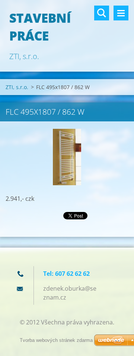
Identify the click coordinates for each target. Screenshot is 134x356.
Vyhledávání (101, 13)
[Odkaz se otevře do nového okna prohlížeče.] (67, 157)
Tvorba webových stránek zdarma (56, 340)
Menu (121, 13)
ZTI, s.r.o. (17, 87)
